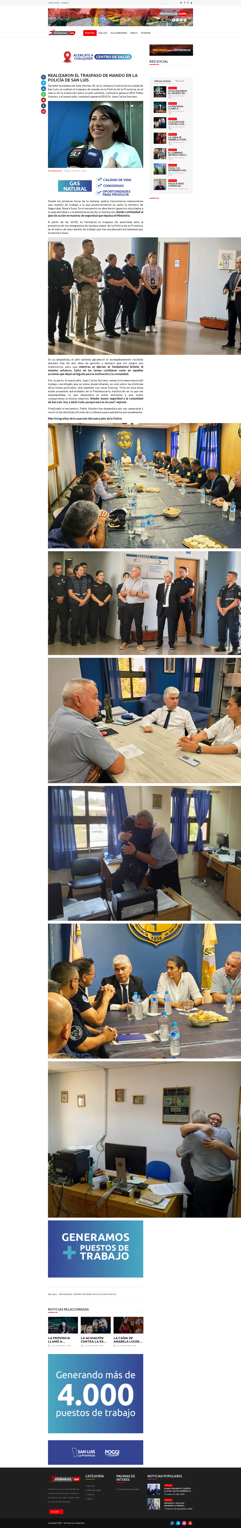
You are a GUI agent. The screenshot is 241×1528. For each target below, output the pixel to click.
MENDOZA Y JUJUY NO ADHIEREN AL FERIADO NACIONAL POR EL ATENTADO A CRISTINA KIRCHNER (178, 1504)
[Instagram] (187, 2)
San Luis (102, 33)
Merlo (134, 33)
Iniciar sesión (54, 3)
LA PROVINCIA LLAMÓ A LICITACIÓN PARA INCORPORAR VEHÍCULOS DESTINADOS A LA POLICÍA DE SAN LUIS (62, 1339)
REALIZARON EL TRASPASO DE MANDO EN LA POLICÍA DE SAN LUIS (87, 1294)
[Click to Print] (43, 111)
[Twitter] (181, 2)
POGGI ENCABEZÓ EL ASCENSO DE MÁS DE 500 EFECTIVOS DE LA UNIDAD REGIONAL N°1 (178, 92)
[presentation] (137, 1311)
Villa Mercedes (118, 33)
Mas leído (180, 81)
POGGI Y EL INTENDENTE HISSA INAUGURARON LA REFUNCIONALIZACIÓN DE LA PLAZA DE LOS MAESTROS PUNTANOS (178, 169)
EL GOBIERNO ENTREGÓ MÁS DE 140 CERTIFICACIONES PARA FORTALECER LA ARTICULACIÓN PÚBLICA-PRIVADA (178, 154)
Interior (145, 33)
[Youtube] (191, 2)
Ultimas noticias (162, 81)
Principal (90, 33)
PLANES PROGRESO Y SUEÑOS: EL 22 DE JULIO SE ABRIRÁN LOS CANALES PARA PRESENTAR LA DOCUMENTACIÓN (178, 1489)
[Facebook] (184, 2)
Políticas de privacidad (128, 1489)
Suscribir (55, 1511)
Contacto (65, 3)
